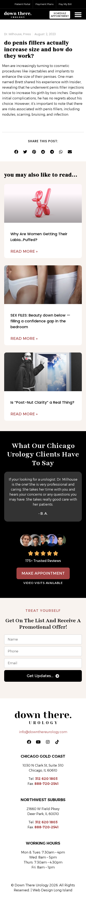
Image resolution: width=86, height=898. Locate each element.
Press (27, 34)
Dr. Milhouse (13, 34)
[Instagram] (48, 742)
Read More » (24, 251)
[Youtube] (38, 742)
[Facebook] (29, 742)
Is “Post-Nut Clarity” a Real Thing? (42, 402)
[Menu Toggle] (78, 14)
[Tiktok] (57, 742)
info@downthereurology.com (43, 732)
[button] (16, 151)
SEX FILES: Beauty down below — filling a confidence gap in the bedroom (40, 321)
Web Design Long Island (52, 890)
